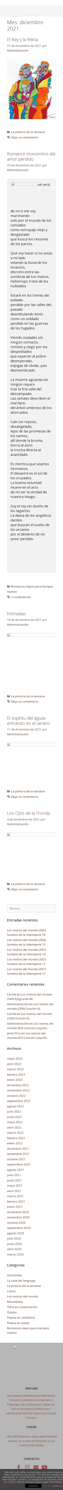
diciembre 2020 (18, 1212)
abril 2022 (14, 1127)
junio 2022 (14, 1117)
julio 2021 (14, 1175)
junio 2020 (14, 1244)
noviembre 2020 (18, 1217)
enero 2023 (15, 1080)
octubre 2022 (16, 1096)
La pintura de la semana (28, 132)
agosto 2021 (15, 1170)
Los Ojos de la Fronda (28, 813)
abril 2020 (14, 1249)
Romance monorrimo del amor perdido (31, 156)
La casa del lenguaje (21, 1281)
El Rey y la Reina (22, 39)
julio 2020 (14, 1238)
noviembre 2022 (18, 1090)
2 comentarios (21, 597)
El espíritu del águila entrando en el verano (28, 720)
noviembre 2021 (18, 1154)
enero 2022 (15, 1143)
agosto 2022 (15, 1106)
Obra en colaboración (22, 1307)
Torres (13, 1400)
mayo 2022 (15, 1122)
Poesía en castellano (21, 1317)
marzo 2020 (15, 1254)
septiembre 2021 (19, 1164)
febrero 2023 (16, 1074)
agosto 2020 (15, 1233)
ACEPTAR (33, 1486)
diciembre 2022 (18, 1085)
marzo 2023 (15, 1069)
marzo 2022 (15, 1133)
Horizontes (14, 1275)
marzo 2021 (15, 1196)
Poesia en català (18, 1323)
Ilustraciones (32, 1395)
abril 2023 (14, 1064)
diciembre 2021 (18, 1149)
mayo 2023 (15, 1059)
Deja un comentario (24, 137)
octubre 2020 (16, 1223)
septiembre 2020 (19, 1228)
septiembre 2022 (19, 1101)
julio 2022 (14, 1111)
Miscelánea (15, 1302)
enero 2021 (15, 1207)
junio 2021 (14, 1180)
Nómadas (16, 613)
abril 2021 (14, 1191)
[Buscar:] (31, 908)
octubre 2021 (16, 1159)
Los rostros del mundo (22, 1296)
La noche (50, 1413)
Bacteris (48, 1395)
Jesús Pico (14, 1033)
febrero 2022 (16, 1138)
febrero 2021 (16, 1201)
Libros (11, 1291)
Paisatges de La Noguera (23, 1404)
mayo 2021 (15, 1185)
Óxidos (12, 1312)
